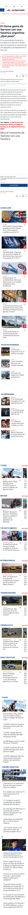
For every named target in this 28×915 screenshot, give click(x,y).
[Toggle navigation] (2, 10)
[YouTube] (14, 6)
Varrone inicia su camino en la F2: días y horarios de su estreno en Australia (14, 61)
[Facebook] (6, 6)
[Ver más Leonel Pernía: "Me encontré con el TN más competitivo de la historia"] (12, 600)
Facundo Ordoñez (8, 71)
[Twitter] (10, 6)
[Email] (22, 6)
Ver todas (25, 465)
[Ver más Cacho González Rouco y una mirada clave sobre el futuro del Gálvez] (5, 363)
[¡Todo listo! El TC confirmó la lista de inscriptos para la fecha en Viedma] (14, 775)
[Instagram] (18, 6)
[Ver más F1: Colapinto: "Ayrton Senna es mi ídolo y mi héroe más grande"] (5, 423)
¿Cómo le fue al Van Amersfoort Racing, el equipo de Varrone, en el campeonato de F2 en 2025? (14, 65)
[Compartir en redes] (24, 225)
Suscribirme (14, 185)
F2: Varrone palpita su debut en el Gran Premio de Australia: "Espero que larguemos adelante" (14, 57)
